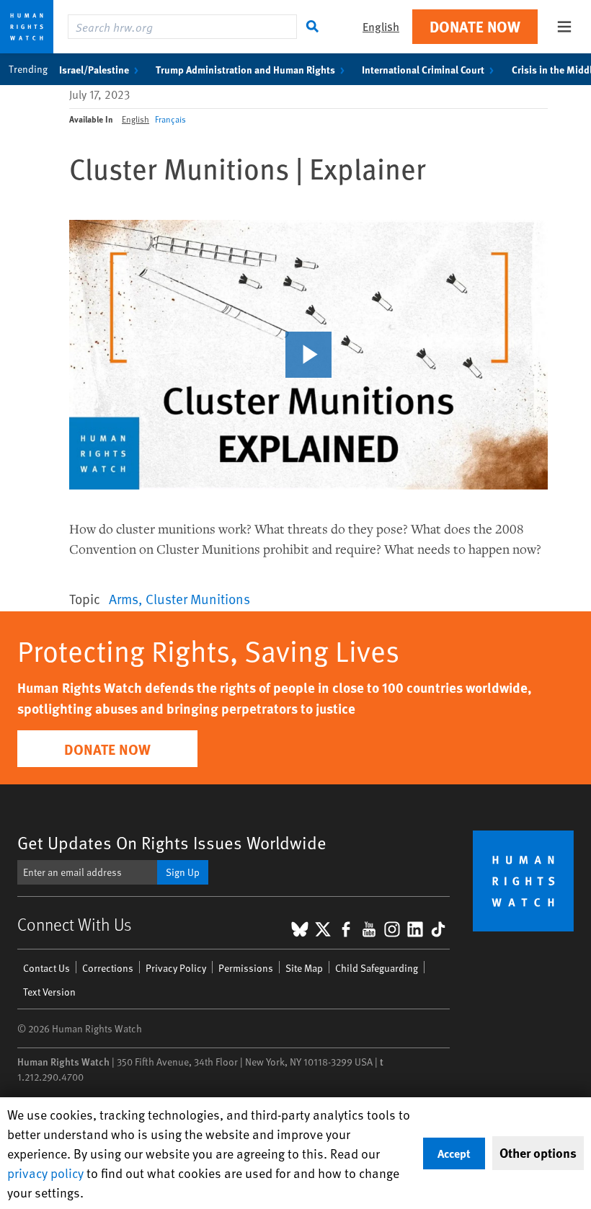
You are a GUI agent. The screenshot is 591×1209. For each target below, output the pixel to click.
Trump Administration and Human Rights (245, 69)
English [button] (381, 26)
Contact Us (46, 968)
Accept (454, 1153)
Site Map (304, 968)
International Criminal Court (423, 69)
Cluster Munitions (198, 598)
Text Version (49, 991)
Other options (538, 1152)
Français (170, 119)
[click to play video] (308, 355)
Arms (123, 598)
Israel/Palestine (94, 69)
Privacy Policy (176, 968)
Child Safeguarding (376, 968)
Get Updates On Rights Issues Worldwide (171, 842)
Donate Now (475, 26)
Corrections (107, 968)
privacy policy (45, 1173)
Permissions (245, 968)
